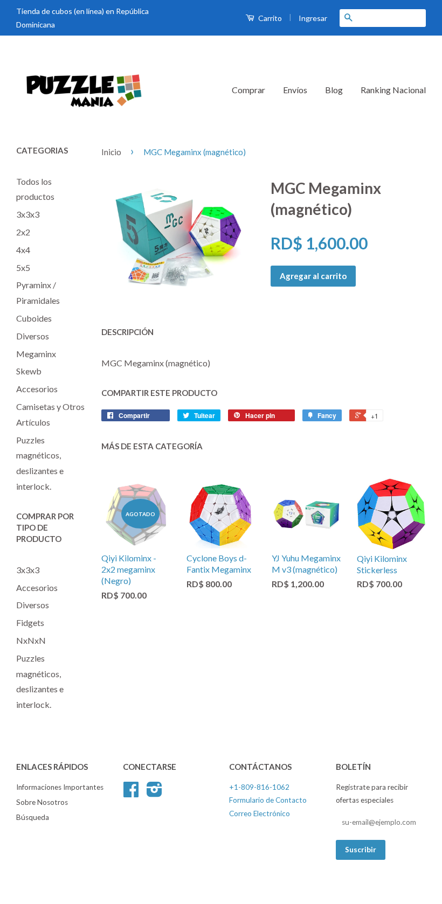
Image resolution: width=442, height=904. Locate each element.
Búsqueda (32, 817)
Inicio (111, 152)
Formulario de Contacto (268, 800)
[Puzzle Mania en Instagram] (154, 793)
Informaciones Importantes (59, 787)
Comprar (248, 90)
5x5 (23, 267)
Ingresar (313, 18)
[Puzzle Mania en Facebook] (131, 793)
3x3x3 (27, 214)
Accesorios (37, 389)
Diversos (32, 336)
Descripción (127, 332)
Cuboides (34, 318)
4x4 (23, 250)
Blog (334, 90)
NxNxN (31, 640)
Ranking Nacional (393, 90)
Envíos (295, 90)
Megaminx (36, 354)
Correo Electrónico (259, 813)
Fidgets (30, 622)
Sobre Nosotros (42, 802)
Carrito (269, 18)
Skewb (29, 371)
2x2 (23, 232)
